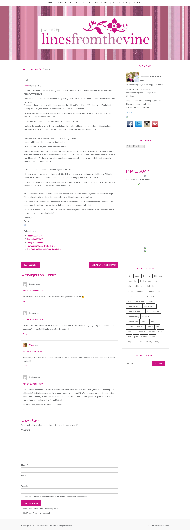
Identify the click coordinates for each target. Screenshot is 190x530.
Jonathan (140, 326)
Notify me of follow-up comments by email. (41, 508)
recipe (152, 337)
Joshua (150, 326)
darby (130, 296)
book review (132, 281)
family (130, 301)
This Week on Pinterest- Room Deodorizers (44, 249)
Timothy (149, 342)
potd (136, 337)
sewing (139, 342)
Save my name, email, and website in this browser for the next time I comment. (55, 496)
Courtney (140, 291)
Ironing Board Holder (35, 242)
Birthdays (158, 276)
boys (156, 281)
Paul (129, 337)
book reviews (145, 281)
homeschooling (98, 3)
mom (160, 331)
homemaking (149, 306)
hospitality (146, 316)
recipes (136, 3)
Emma (137, 296)
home (51, 3)
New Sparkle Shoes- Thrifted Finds (41, 246)
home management (136, 311)
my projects (119, 3)
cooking (131, 291)
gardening (140, 301)
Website (24, 486)
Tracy (26, 86)
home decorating (134, 306)
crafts (159, 291)
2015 (130, 276)
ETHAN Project (149, 296)
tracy (157, 342)
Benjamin (147, 276)
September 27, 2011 (35, 239)
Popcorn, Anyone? (34, 236)
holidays (150, 301)
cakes (130, 286)
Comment (25, 430)
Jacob (153, 321)
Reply (25, 301)
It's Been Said (133, 321)
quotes (144, 337)
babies (137, 276)
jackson (144, 321)
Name (24, 465)
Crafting (151, 291)
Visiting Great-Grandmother (104, 264)
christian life (149, 286)
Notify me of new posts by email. (36, 513)
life (157, 326)
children (138, 286)
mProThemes (163, 525)
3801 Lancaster (30, 264)
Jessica (131, 326)
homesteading (133, 316)
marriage (131, 331)
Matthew (141, 331)
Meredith (151, 331)
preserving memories (71, 3)
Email (24, 475)
